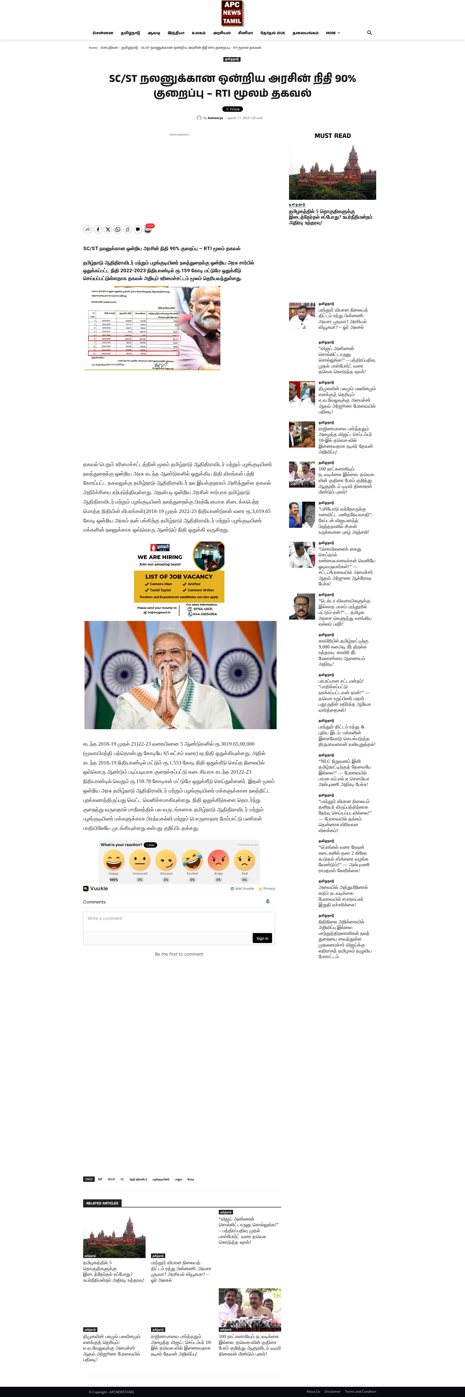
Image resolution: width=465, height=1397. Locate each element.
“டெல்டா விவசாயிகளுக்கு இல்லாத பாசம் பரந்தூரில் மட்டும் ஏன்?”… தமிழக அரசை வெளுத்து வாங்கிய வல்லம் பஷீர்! (345, 612)
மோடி (191, 1179)
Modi (111, 1179)
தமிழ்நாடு (129, 48)
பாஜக (178, 1179)
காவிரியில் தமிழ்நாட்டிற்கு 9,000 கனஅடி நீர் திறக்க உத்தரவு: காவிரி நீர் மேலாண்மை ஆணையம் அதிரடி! (344, 652)
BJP (100, 1179)
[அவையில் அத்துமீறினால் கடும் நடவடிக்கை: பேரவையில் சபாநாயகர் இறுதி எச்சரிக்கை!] (302, 893)
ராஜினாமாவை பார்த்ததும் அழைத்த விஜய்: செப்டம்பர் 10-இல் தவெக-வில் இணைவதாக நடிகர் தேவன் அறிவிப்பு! (181, 1345)
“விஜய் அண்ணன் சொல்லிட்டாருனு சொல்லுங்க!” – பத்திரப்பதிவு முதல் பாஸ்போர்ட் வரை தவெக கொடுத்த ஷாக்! (249, 1230)
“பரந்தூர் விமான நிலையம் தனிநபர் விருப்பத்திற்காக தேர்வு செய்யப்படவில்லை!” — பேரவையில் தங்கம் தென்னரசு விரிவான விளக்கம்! (345, 816)
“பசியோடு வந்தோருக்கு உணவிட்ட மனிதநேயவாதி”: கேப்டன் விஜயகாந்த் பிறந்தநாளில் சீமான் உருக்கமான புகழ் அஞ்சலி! (346, 520)
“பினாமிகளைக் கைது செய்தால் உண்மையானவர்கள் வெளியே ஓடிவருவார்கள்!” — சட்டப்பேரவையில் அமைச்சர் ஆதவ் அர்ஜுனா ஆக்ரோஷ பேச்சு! (347, 566)
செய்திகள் (109, 48)
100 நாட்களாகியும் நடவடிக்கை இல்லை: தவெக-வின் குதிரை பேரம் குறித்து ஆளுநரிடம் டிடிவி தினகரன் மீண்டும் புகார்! (250, 1345)
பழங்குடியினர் (161, 1179)
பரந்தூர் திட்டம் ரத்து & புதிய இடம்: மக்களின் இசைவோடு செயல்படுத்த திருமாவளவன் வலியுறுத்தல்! (347, 735)
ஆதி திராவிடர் (138, 1179)
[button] (369, 33)
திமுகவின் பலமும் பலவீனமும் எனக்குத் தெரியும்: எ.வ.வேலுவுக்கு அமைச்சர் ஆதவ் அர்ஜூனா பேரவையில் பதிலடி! (111, 1348)
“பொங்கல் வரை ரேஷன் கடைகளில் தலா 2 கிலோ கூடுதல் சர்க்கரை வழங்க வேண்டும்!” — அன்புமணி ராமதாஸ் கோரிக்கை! (344, 858)
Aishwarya (215, 118)
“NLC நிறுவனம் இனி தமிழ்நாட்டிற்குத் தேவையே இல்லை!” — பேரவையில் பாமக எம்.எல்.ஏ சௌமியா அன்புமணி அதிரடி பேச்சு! (345, 773)
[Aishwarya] (199, 118)
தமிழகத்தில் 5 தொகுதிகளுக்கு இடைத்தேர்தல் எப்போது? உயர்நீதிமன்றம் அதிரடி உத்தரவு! (330, 216)
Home (93, 48)
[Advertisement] (179, 175)
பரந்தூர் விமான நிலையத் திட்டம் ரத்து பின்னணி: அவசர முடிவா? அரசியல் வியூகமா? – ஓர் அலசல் (343, 318)
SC (122, 1179)
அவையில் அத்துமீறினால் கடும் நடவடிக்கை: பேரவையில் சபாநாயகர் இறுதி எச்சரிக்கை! (343, 896)
